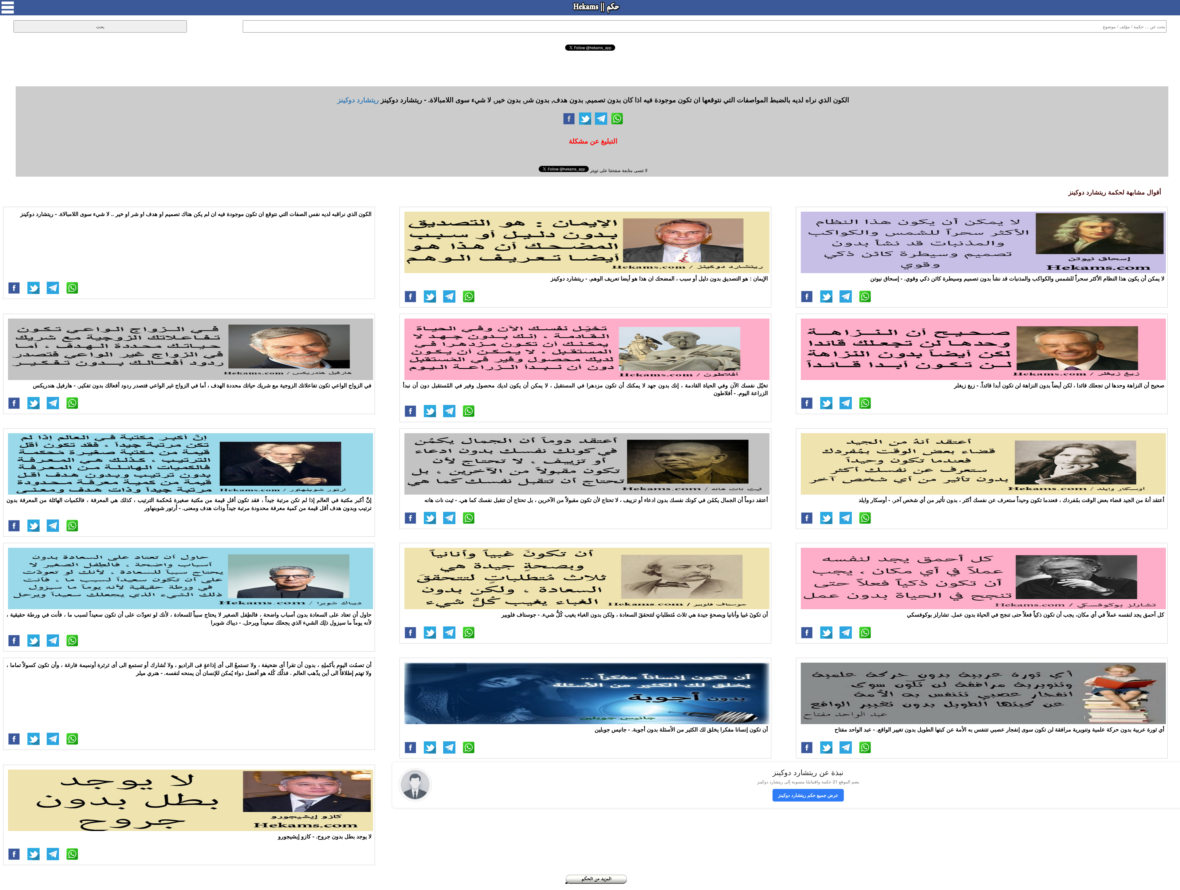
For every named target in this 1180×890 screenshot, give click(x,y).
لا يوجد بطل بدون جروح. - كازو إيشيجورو (325, 836)
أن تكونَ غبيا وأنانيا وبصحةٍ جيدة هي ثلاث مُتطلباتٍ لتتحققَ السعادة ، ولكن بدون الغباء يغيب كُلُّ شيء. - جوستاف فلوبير (635, 614)
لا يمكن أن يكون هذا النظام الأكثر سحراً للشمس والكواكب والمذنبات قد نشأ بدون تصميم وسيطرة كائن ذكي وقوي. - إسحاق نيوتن (1017, 278)
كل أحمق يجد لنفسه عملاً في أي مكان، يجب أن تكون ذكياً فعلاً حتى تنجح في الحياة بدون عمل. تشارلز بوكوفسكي (1035, 614)
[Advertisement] (590, 67)
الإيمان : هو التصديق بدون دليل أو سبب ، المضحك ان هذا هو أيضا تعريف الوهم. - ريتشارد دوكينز (659, 278)
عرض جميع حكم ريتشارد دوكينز (808, 795)
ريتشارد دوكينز (358, 99)
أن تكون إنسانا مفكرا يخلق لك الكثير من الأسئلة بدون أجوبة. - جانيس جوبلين (681, 729)
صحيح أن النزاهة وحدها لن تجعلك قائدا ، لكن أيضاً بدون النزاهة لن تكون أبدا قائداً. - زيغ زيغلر (1059, 385)
